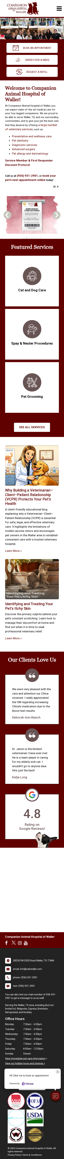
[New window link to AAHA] (17, 1101)
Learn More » (13, 550)
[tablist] (32, 237)
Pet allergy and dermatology (30, 153)
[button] (56, 1096)
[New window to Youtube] (26, 943)
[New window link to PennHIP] (17, 1118)
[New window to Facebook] (7, 943)
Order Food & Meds (37, 59)
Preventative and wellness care (32, 136)
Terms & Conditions (32, 1155)
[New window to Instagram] (20, 943)
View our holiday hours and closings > (25, 1063)
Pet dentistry (20, 140)
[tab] (24, 237)
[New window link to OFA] (35, 1101)
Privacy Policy (14, 1155)
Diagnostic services (24, 145)
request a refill (37, 71)
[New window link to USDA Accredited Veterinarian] (35, 1118)
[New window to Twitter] (13, 943)
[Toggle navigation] (59, 8)
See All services (32, 427)
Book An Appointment (37, 47)
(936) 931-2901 (27, 175)
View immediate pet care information (25, 1058)
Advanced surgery (23, 149)
